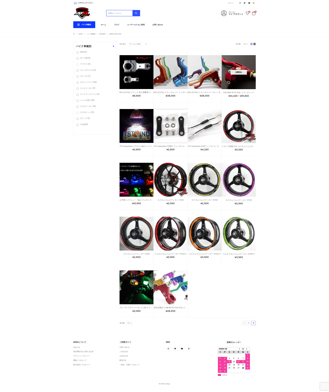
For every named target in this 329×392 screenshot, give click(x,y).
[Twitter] (244, 3)
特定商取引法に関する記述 (83, 351)
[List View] (254, 44)
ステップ (85, 118)
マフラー (85, 64)
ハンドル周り (87, 100)
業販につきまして (80, 360)
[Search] (136, 13)
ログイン (231, 3)
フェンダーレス (88, 70)
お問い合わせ (157, 24)
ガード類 (85, 58)
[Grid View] (251, 44)
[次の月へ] (247, 348)
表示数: (238, 44)
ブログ (116, 24)
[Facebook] (240, 3)
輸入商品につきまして (81, 364)
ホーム (103, 24)
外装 (83, 52)
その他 (84, 124)
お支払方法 (124, 356)
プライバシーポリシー (81, 356)
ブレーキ (85, 76)
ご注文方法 (124, 351)
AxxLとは (76, 347)
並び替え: (123, 44)
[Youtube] (249, 3)
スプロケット (87, 112)
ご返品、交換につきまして (130, 364)
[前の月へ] (238, 348)
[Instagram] (254, 3)
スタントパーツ (88, 82)
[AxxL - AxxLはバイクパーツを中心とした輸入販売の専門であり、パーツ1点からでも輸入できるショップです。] (81, 13)
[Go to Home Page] (74, 34)
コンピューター (87, 88)
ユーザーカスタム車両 (136, 24)
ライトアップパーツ (90, 94)
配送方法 (123, 360)
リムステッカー (88, 106)
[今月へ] (243, 348)
